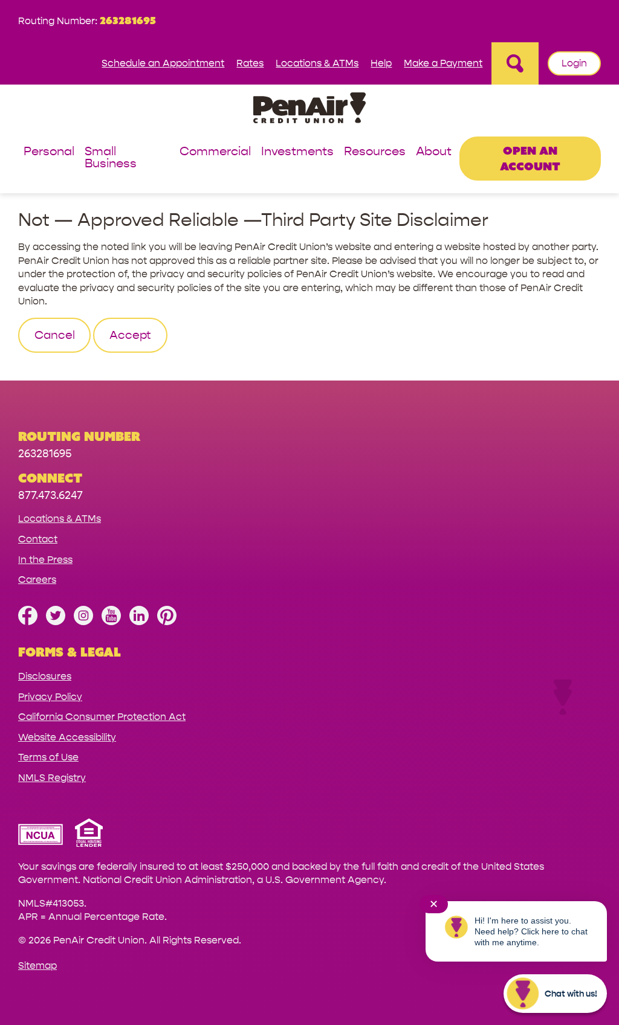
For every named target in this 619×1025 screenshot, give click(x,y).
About (434, 152)
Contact (37, 539)
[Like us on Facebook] (27, 622)
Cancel (54, 335)
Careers (37, 579)
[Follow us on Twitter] (55, 622)
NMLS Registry (52, 777)
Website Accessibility (67, 737)
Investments (297, 152)
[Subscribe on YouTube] (111, 622)
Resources (375, 152)
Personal (49, 152)
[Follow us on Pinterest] (167, 622)
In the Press (45, 559)
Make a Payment (443, 63)
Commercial (215, 152)
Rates (250, 63)
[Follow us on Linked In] (139, 622)
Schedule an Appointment (163, 63)
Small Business (111, 158)
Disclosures (44, 676)
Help (381, 63)
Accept (130, 335)
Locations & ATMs (317, 63)
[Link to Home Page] (309, 109)
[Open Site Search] (515, 63)
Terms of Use (48, 757)
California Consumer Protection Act (102, 716)
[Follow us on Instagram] (83, 622)
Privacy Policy (50, 696)
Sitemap (37, 965)
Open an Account (530, 158)
